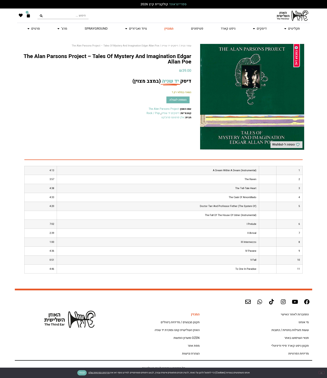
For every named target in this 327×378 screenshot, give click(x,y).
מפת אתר (194, 345)
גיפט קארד (228, 28)
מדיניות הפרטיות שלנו (99, 372)
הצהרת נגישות (191, 353)
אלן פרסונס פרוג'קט (172, 117)
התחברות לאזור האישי (295, 314)
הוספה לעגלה (177, 100)
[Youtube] (295, 301)
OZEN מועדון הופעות (187, 338)
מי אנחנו (304, 322)
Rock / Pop (153, 113)
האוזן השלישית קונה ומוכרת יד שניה (177, 330)
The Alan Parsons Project (164, 109)
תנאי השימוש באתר (296, 338)
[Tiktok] (271, 301)
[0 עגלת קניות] (28, 15)
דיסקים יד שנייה (170, 45)
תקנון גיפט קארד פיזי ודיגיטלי (290, 345)
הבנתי (82, 372)
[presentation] (63, 15)
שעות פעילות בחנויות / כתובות (290, 330)
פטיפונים (197, 28)
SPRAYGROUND (96, 28)
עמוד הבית (186, 45)
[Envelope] (248, 301)
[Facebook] (306, 301)
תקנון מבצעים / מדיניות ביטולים (180, 322)
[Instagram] (283, 301)
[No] (321, 372)
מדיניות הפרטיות (298, 353)
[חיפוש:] (63, 15)
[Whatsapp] (259, 301)
